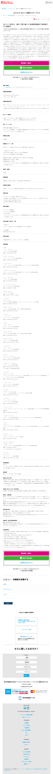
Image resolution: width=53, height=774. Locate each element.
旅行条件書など (8, 770)
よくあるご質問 (26, 751)
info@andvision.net (26, 686)
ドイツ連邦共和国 (9, 15)
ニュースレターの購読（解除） (26, 714)
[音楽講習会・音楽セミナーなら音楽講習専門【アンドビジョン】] (7, 2)
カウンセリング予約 (26, 629)
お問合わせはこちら (26, 72)
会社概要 (26, 722)
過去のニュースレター (26, 717)
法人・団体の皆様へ (26, 730)
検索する (26, 675)
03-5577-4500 (26, 684)
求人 (26, 732)
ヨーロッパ (11, 8)
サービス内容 (26, 725)
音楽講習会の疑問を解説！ (26, 621)
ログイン (26, 744)
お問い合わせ (26, 754)
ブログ (26, 735)
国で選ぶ (4, 8)
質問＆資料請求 (27, 67)
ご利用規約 (26, 727)
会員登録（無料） (26, 742)
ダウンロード (26, 756)
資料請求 (26, 759)
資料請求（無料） (26, 63)
